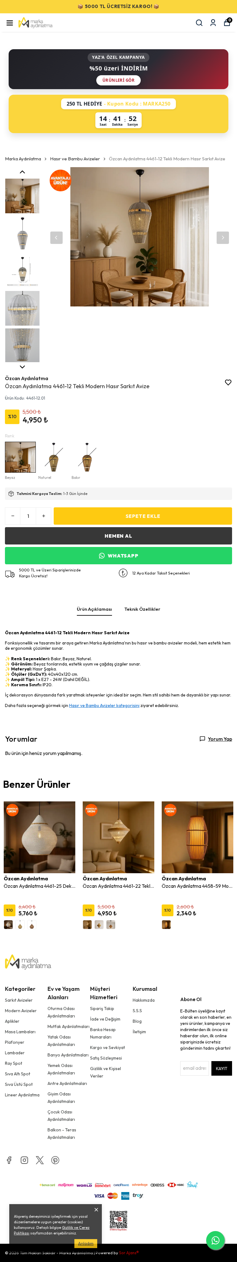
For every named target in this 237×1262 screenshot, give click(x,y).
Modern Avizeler (21, 1010)
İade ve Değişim (105, 1019)
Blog (137, 1021)
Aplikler (12, 1021)
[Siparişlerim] (213, 23)
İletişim (139, 1031)
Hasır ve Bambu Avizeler (75, 159)
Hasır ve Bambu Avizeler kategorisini (104, 705)
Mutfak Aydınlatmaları (68, 1026)
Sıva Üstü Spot (19, 1084)
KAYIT (221, 1068)
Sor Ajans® (129, 1252)
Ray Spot (13, 1063)
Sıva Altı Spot (17, 1074)
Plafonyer (14, 1042)
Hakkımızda (144, 1000)
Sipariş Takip (102, 1008)
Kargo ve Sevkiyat (107, 1047)
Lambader (15, 1053)
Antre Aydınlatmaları (67, 1083)
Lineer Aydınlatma (22, 1095)
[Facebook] (9, 1160)
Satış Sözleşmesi (106, 1058)
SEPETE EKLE (143, 516)
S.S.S (137, 1010)
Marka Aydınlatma (23, 159)
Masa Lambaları (20, 1031)
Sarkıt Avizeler (19, 1000)
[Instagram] (24, 1160)
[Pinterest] (55, 1160)
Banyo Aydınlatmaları (68, 1055)
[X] (40, 1160)
